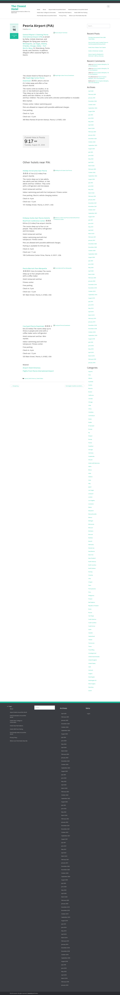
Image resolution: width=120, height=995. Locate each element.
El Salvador (91, 426)
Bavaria (90, 388)
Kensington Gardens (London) (74, 386)
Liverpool (90, 493)
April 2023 (90, 162)
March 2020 (91, 274)
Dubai (90, 419)
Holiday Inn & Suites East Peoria (35, 171)
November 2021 (92, 206)
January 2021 (91, 240)
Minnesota (91, 524)
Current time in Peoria (35, 137)
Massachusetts (92, 514)
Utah (89, 667)
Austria (90, 385)
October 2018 (91, 332)
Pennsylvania (92, 589)
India (89, 473)
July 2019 (90, 301)
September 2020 (92, 254)
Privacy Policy (62, 15)
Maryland (90, 510)
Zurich (90, 690)
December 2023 (92, 138)
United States (39, 378)
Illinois (90, 470)
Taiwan (90, 639)
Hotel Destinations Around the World (78, 9)
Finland (90, 436)
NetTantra (35, 993)
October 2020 (91, 250)
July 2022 (90, 182)
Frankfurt (90, 446)
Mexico (90, 517)
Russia (90, 612)
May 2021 (90, 227)
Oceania (90, 575)
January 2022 (91, 199)
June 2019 (90, 305)
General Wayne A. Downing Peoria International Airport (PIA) (35, 36)
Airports (26, 378)
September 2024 (92, 108)
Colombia (90, 412)
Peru (89, 592)
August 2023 (91, 148)
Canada (90, 398)
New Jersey (91, 548)
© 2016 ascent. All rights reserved (18, 993)
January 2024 (91, 135)
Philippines (91, 595)
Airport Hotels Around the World (57, 9)
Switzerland (91, 636)
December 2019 (92, 284)
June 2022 (90, 186)
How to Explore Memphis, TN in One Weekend (97, 77)
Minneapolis (27, 44)
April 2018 (90, 352)
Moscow (90, 534)
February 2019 (92, 318)
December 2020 (92, 244)
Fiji (89, 432)
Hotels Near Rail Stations (65, 12)
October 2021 (91, 210)
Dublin (90, 422)
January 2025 (91, 98)
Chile (89, 405)
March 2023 (91, 165)
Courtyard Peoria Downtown (33, 326)
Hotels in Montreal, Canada (95, 51)
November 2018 (92, 328)
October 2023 (91, 142)
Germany (90, 453)
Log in (88, 713)
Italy (89, 483)
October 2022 (91, 172)
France (90, 442)
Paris (89, 585)
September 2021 (92, 213)
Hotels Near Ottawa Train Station (97, 47)
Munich (90, 541)
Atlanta (44, 44)
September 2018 (92, 335)
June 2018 (90, 345)
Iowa (89, 480)
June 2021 (90, 223)
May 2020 (90, 267)
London (90, 497)
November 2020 (92, 247)
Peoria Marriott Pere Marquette (35, 268)
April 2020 (90, 271)
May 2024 (90, 121)
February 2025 (92, 94)
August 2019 (91, 298)
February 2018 (92, 359)
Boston (90, 392)
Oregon (90, 582)
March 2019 (91, 315)
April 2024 (90, 125)
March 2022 (91, 193)
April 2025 (90, 91)
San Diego (91, 616)
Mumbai (90, 538)
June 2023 (90, 155)
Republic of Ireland (93, 605)
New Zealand (91, 558)
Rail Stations (91, 602)
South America (92, 619)
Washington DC (92, 680)
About (44, 9)
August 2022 (91, 179)
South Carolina (92, 622)
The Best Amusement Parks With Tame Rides (97, 38)
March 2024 (91, 128)
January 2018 (91, 362)
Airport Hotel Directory (31, 368)
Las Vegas (36, 44)
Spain (89, 629)
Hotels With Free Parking (80, 12)
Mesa (30, 48)
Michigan (90, 521)
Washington (91, 677)
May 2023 (90, 159)
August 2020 (91, 257)
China (89, 409)
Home (38, 9)
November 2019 (92, 288)
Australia (90, 381)
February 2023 (92, 169)
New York (90, 555)
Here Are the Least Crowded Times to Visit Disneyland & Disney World (98, 43)
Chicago (33, 46)
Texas (90, 646)
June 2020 (90, 264)
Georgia (90, 449)
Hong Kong (14, 386)
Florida (90, 439)
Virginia (90, 673)
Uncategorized (92, 653)
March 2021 (91, 233)
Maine (90, 507)
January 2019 (91, 322)
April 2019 (90, 311)
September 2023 (92, 145)
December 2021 (92, 203)
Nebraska (91, 544)
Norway (90, 572)
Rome (89, 609)
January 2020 (91, 281)
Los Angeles (91, 500)
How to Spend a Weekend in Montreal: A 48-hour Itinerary (96, 55)
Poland (90, 599)
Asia (89, 375)
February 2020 (92, 278)
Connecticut (91, 415)
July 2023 (90, 152)
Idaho (89, 466)
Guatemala (91, 456)
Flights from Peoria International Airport (38, 371)
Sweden (90, 633)
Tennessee (91, 643)
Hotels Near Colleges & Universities (46, 12)
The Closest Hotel (18, 7)
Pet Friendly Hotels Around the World (47, 15)
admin (29, 29)
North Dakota (91, 568)
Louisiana (91, 504)
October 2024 (91, 104)
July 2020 (90, 261)
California (91, 395)
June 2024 (90, 118)
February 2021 (92, 237)
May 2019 (90, 308)
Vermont (90, 670)
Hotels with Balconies (94, 463)
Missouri (90, 527)
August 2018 (91, 339)
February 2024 (92, 131)
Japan (89, 487)
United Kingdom (92, 660)
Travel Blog (91, 650)
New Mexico (91, 551)
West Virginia (91, 684)
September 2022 (92, 176)
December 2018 (92, 325)
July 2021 (90, 220)
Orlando (26, 46)
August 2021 (91, 216)
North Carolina (92, 565)
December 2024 (92, 101)
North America (32, 378)
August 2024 (91, 111)
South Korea (91, 626)
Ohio (89, 578)
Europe (90, 429)
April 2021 (90, 230)
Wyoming (90, 687)
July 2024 (90, 115)
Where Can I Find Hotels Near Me (78, 15)
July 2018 (90, 342)
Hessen (90, 459)
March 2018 (91, 356)
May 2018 (90, 349)
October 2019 (91, 291)
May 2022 (90, 189)
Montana (90, 531)
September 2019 (92, 294)
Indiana (90, 476)
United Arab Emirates (94, 656)
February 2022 (92, 196)
